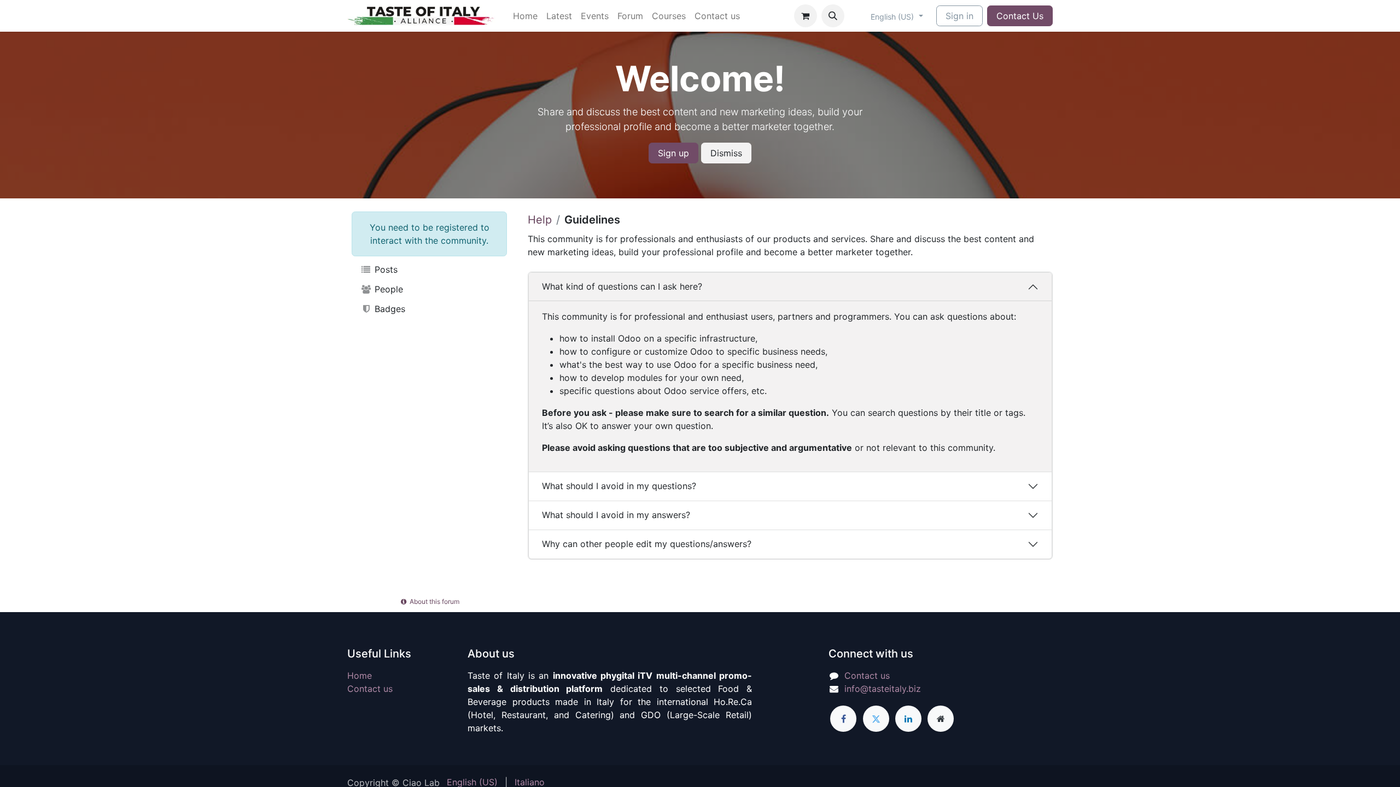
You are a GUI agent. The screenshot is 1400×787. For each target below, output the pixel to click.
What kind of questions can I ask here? (622, 286)
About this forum (433, 601)
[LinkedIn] (908, 719)
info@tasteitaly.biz (882, 688)
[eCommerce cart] (805, 15)
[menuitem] (525, 16)
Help (540, 219)
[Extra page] (941, 719)
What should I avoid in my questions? (619, 485)
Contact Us (1019, 15)
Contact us (370, 688)
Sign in (959, 15)
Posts (385, 269)
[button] (832, 15)
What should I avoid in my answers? (616, 514)
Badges (388, 308)
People (387, 289)
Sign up (673, 153)
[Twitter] (876, 719)
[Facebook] (843, 719)
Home (359, 675)
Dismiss (726, 153)
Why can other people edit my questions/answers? (646, 543)
